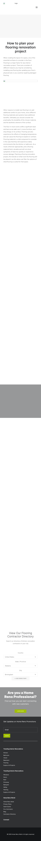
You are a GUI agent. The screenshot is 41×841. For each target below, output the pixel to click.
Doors (5, 777)
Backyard (6, 784)
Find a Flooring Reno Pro (20, 32)
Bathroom (6, 755)
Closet (5, 758)
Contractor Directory (9, 814)
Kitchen (5, 752)
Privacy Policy (7, 804)
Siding (5, 787)
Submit (7, 735)
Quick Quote (7, 806)
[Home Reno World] (15, 7)
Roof (4, 779)
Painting (5, 789)
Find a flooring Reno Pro (16, 580)
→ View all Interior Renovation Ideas (15, 620)
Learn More (20, 711)
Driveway (6, 782)
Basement (6, 760)
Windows (6, 774)
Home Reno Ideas (8, 801)
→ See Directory (20, 678)
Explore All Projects (9, 765)
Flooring (5, 762)
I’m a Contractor (8, 809)
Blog (4, 811)
